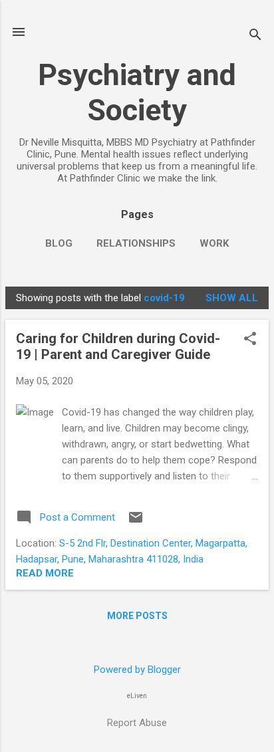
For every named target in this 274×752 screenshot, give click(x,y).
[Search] (255, 36)
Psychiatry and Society (137, 92)
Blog (58, 243)
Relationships (136, 243)
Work (214, 243)
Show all (232, 298)
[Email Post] (136, 522)
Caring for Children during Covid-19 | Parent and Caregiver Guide (118, 346)
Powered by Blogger (137, 670)
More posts (137, 615)
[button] (250, 339)
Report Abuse (137, 723)
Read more (45, 573)
